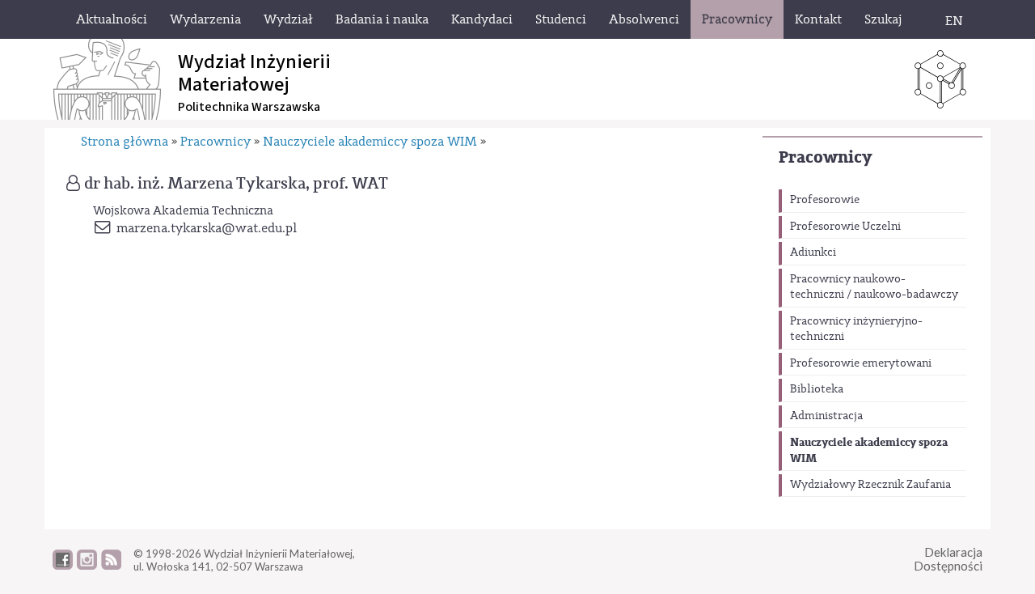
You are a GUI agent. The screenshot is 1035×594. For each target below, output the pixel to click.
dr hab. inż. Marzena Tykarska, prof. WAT (236, 183)
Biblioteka (816, 389)
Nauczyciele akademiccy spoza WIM (869, 450)
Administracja (826, 416)
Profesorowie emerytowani (861, 363)
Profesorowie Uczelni (845, 226)
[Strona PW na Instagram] (87, 565)
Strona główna (124, 142)
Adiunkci (813, 252)
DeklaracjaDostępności (948, 559)
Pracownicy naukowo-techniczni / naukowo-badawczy (874, 287)
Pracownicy (825, 157)
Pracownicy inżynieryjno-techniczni (856, 329)
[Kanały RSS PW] (111, 565)
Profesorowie (825, 200)
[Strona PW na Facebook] (63, 565)
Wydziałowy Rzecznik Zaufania (870, 484)
